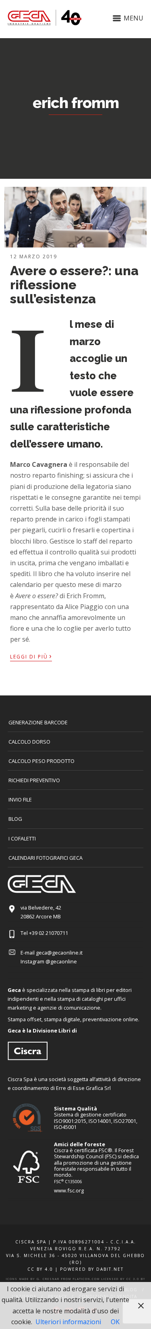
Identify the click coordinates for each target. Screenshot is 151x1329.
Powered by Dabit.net (92, 1269)
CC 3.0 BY (135, 1279)
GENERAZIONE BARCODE (38, 722)
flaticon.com (86, 1279)
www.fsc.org (69, 1190)
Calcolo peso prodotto (41, 761)
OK (115, 1321)
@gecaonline (61, 961)
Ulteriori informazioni (68, 1321)
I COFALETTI (22, 838)
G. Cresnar (48, 1279)
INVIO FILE (20, 799)
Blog (15, 818)
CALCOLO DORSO (29, 741)
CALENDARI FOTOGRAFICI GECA (45, 857)
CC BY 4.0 (40, 1269)
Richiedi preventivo (34, 780)
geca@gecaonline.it (59, 952)
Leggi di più (31, 656)
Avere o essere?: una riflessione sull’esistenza (74, 284)
